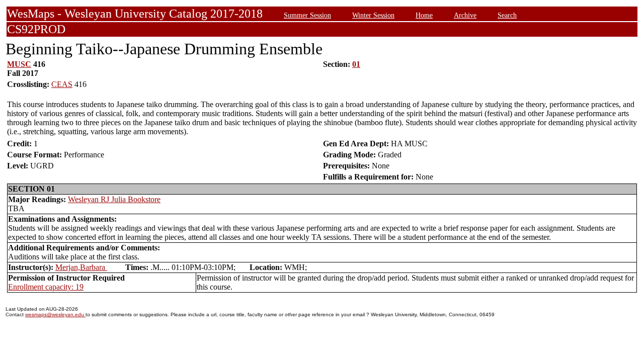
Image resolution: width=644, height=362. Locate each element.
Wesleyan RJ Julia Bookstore (114, 199)
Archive (465, 15)
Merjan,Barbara (81, 267)
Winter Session (373, 15)
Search (507, 15)
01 (356, 64)
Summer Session (307, 15)
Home (424, 15)
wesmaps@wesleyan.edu (55, 314)
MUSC (19, 64)
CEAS (61, 84)
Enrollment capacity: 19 (46, 287)
